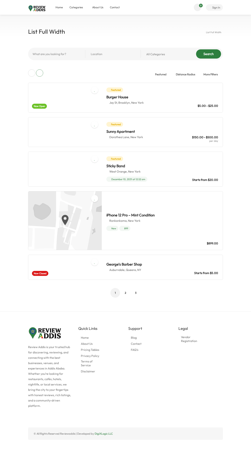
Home (59, 7)
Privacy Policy (90, 356)
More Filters (210, 74)
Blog (134, 337)
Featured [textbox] (160, 74)
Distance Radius (185, 74)
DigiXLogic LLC (104, 433)
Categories (76, 7)
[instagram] (215, 433)
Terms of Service (86, 363)
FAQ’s (134, 350)
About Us (97, 7)
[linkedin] (203, 433)
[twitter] (197, 433)
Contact (115, 7)
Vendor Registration (189, 339)
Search (208, 54)
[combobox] (162, 74)
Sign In (216, 7)
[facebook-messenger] (209, 433)
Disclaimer (88, 371)
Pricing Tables (90, 350)
